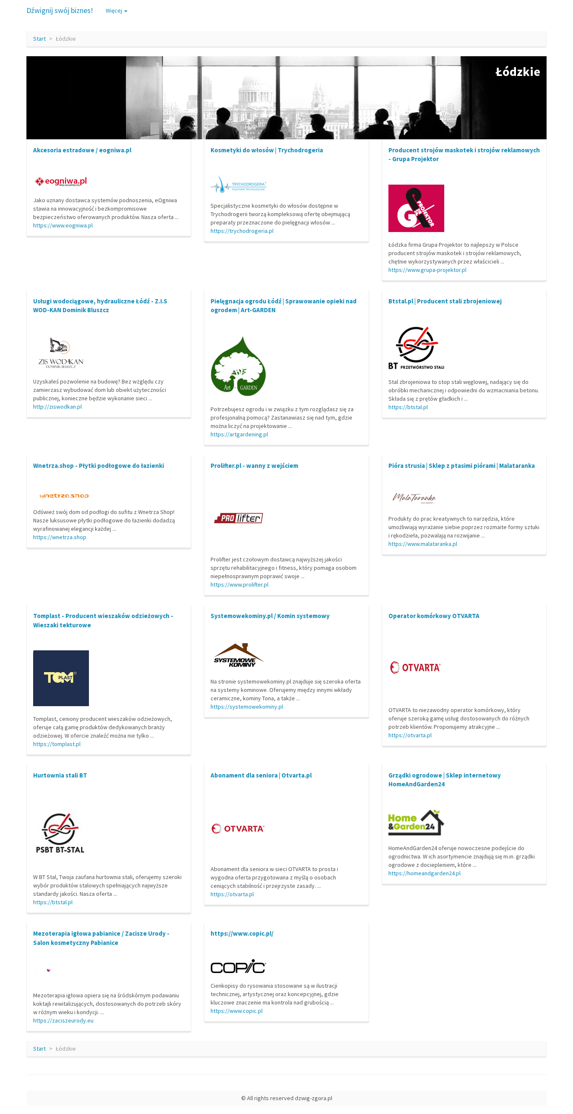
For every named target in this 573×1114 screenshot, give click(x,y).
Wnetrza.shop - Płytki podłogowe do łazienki (98, 466)
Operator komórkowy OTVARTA (433, 616)
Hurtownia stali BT (60, 775)
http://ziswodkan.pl (57, 406)
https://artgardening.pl (239, 434)
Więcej (114, 10)
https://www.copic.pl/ (242, 933)
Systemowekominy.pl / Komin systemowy (270, 616)
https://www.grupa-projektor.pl (427, 270)
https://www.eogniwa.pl (63, 225)
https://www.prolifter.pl (239, 584)
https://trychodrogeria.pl (242, 231)
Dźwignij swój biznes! (59, 10)
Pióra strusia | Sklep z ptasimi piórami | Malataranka (461, 466)
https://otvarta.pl (410, 735)
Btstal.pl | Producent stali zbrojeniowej (445, 301)
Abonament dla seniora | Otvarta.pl (261, 775)
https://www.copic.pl (237, 1011)
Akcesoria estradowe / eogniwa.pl (82, 150)
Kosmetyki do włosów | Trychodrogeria (267, 150)
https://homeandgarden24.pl (424, 873)
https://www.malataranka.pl (422, 544)
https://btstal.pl (408, 407)
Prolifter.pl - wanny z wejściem (254, 466)
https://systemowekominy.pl (247, 706)
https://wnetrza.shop (59, 537)
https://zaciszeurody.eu (63, 1020)
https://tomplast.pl (57, 744)
